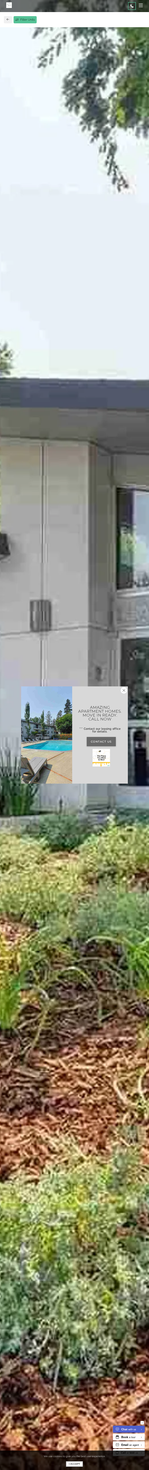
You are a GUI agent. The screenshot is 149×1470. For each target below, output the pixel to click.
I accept (74, 1463)
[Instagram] (19, 337)
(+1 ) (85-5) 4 (20, 328)
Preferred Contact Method (96, 330)
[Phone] (132, 6)
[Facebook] (13, 337)
